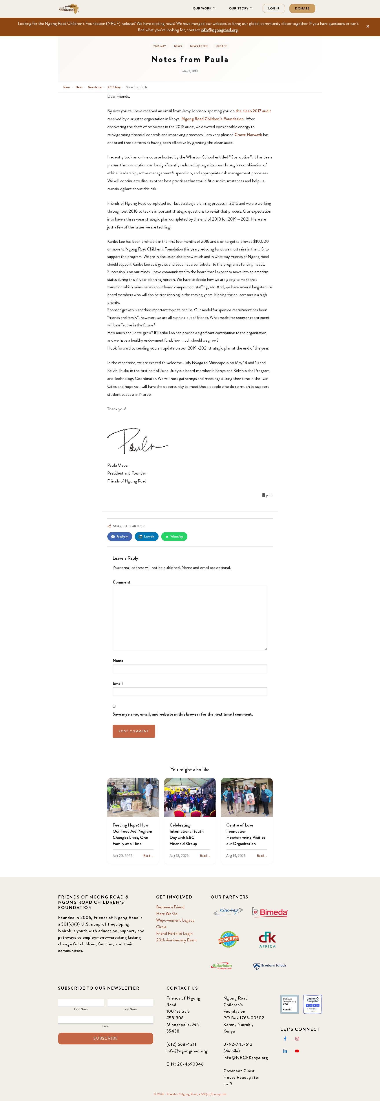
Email (118, 683)
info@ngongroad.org (219, 30)
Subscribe (106, 1038)
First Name (81, 1009)
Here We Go (166, 913)
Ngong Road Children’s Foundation (212, 119)
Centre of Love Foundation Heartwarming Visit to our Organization (245, 834)
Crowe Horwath (248, 134)
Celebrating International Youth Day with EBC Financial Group (187, 834)
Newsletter (199, 46)
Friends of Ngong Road (80, 8)
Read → (148, 855)
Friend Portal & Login (174, 933)
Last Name (130, 1009)
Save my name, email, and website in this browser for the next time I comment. (183, 714)
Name (118, 660)
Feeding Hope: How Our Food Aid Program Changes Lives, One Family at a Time (132, 834)
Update (221, 46)
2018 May (159, 46)
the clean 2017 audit (253, 111)
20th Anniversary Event (176, 940)
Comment (121, 582)
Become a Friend (170, 907)
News (178, 46)
